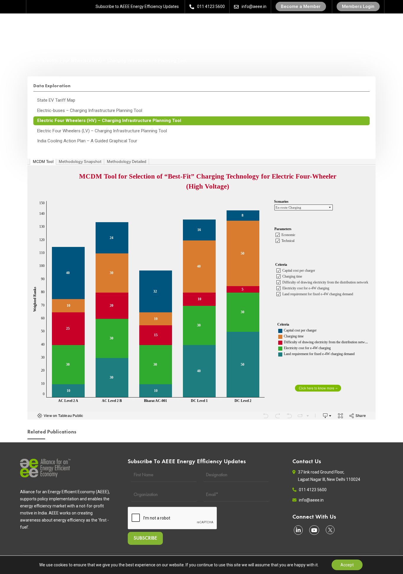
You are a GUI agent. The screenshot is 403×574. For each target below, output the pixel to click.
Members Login (358, 6)
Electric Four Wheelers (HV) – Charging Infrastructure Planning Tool (109, 120)
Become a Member (301, 6)
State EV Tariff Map (56, 100)
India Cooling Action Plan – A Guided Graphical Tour (87, 141)
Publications (264, 25)
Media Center (346, 25)
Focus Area (129, 25)
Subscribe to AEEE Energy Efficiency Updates (137, 6)
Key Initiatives (303, 25)
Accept (347, 565)
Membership (223, 25)
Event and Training (176, 25)
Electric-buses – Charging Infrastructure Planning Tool (89, 110)
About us (94, 25)
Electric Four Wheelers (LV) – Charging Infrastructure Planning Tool (102, 130)
